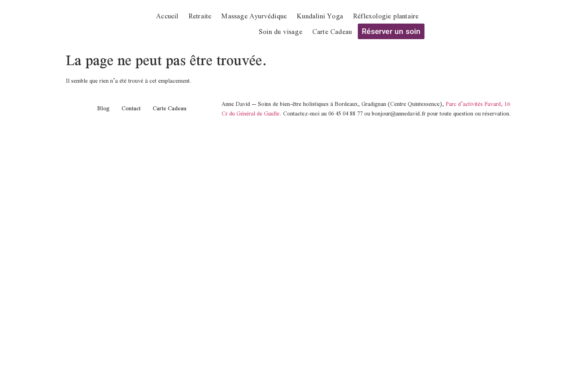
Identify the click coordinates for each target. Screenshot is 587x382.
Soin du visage (280, 31)
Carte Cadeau (332, 31)
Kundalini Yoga (320, 16)
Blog (103, 108)
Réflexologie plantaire (385, 16)
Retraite (200, 16)
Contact (131, 108)
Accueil (167, 16)
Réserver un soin (391, 31)
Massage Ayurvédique (254, 16)
